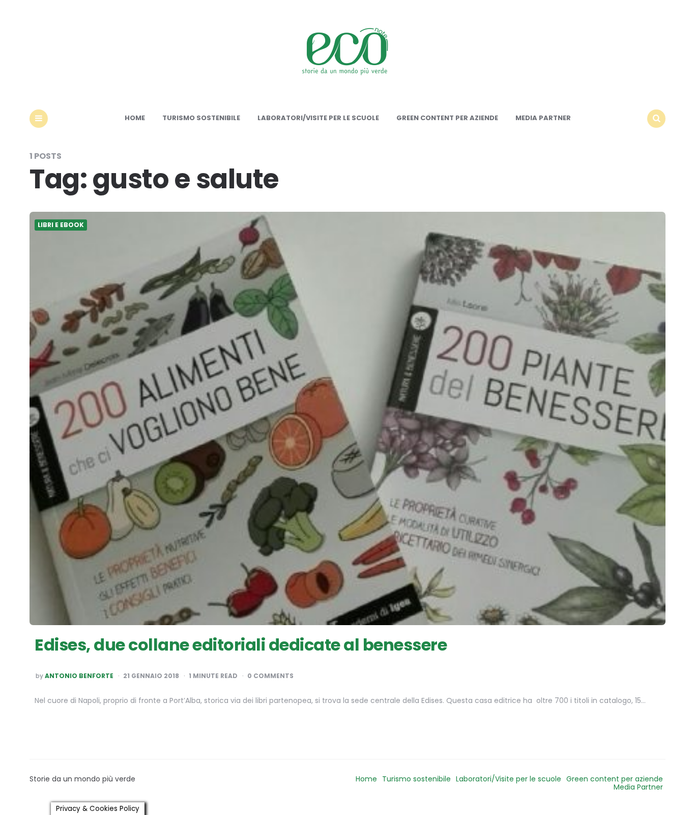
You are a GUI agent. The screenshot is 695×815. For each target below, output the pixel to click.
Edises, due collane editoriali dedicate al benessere (241, 644)
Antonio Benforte (79, 676)
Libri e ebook (61, 225)
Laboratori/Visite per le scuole (318, 118)
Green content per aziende (447, 118)
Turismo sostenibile (201, 118)
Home (135, 118)
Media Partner (543, 118)
